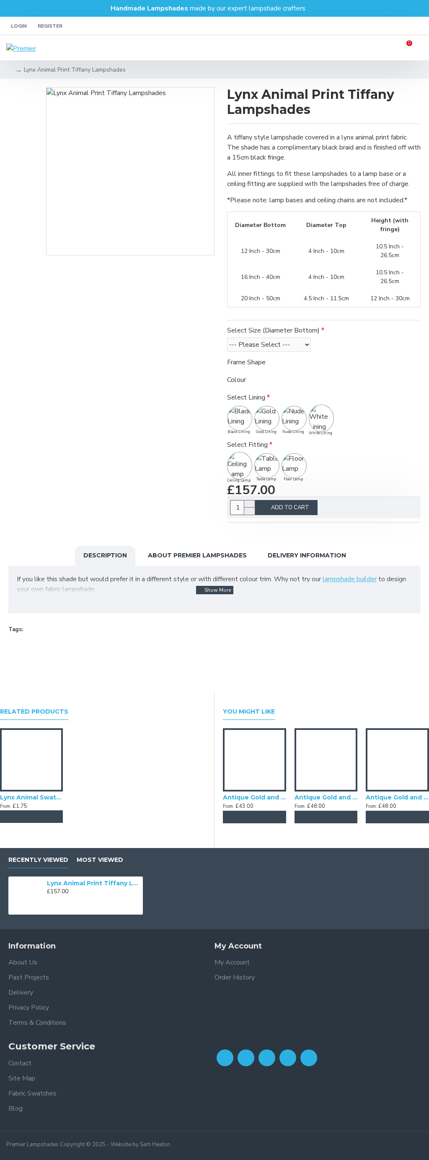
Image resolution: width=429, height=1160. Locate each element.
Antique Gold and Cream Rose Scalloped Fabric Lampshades (397, 797)
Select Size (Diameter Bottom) (273, 330)
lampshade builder (350, 579)
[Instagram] (266, 1057)
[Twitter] (246, 1057)
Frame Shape (246, 362)
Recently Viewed (38, 860)
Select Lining (246, 397)
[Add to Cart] (14, 816)
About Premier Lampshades (197, 555)
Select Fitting (247, 444)
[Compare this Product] (48, 816)
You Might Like (249, 711)
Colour (236, 379)
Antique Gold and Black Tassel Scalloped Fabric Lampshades (326, 797)
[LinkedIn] (287, 1057)
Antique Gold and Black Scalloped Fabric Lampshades (254, 797)
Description (105, 555)
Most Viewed (100, 860)
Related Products (34, 711)
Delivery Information (307, 555)
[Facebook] (225, 1057)
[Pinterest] (308, 1057)
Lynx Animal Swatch (31, 797)
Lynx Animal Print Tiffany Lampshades (93, 883)
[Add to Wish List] (31, 816)
